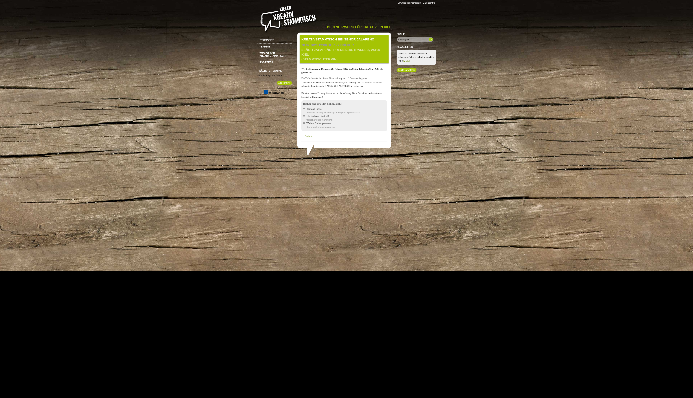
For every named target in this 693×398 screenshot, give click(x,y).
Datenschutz (429, 3)
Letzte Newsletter (406, 70)
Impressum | (416, 3)
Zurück (308, 136)
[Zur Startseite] (288, 19)
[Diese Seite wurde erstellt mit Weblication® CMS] (274, 93)
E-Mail (406, 61)
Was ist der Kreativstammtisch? (273, 54)
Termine (265, 46)
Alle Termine (284, 83)
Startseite (267, 40)
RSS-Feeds (266, 62)
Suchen (431, 39)
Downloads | (404, 3)
